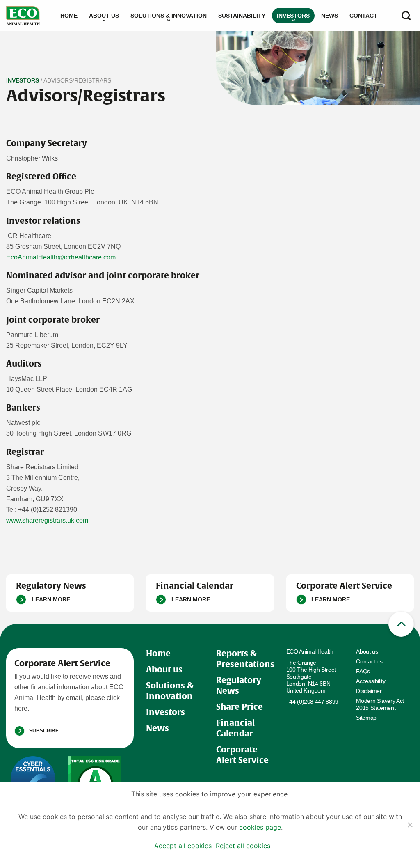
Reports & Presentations (245, 659)
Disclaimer (369, 691)
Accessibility (370, 681)
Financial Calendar (235, 728)
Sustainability (241, 15)
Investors (293, 15)
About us (104, 15)
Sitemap (366, 717)
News (329, 15)
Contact (363, 15)
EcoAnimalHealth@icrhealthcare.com (61, 257)
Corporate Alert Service (242, 755)
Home (69, 15)
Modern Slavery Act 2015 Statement (380, 704)
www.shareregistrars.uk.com (47, 520)
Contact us (369, 661)
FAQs (363, 671)
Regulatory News (238, 685)
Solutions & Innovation (168, 15)
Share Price (239, 706)
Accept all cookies (183, 846)
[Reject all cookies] (410, 825)
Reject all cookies (243, 846)
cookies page (260, 827)
